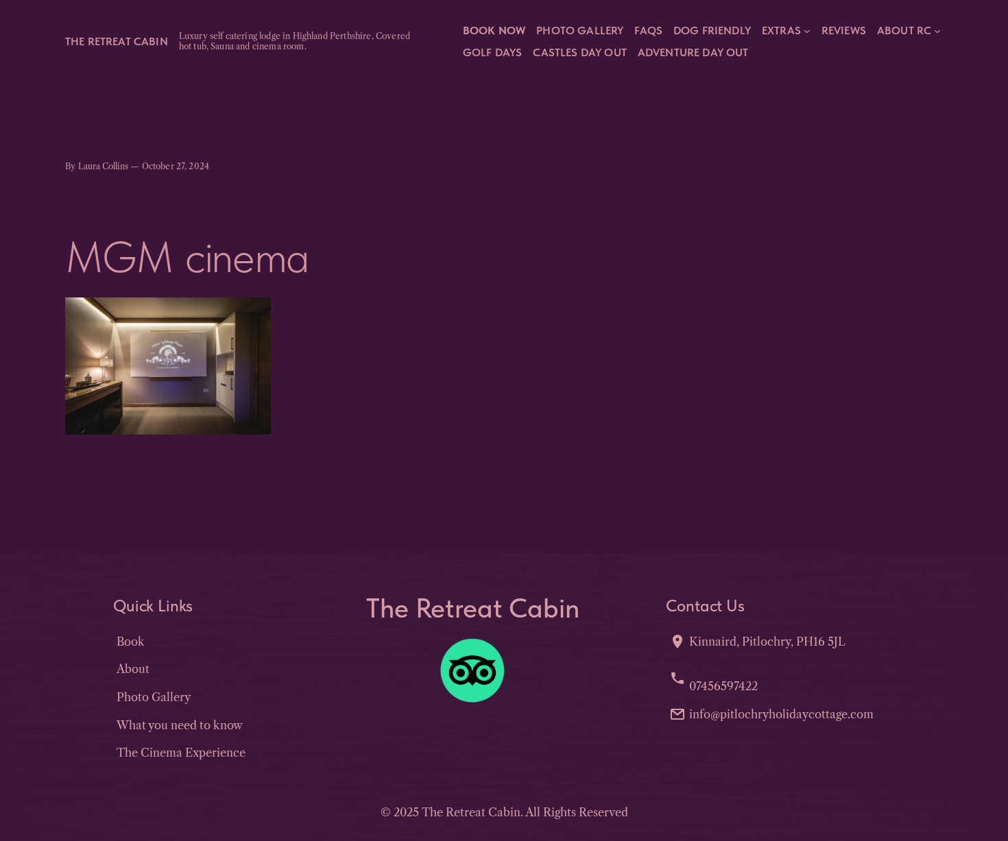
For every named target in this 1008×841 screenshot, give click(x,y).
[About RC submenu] (937, 30)
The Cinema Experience (181, 752)
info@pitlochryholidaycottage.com (781, 714)
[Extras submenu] (807, 30)
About (133, 669)
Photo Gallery (154, 697)
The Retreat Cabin (116, 41)
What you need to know (180, 725)
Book (131, 641)
